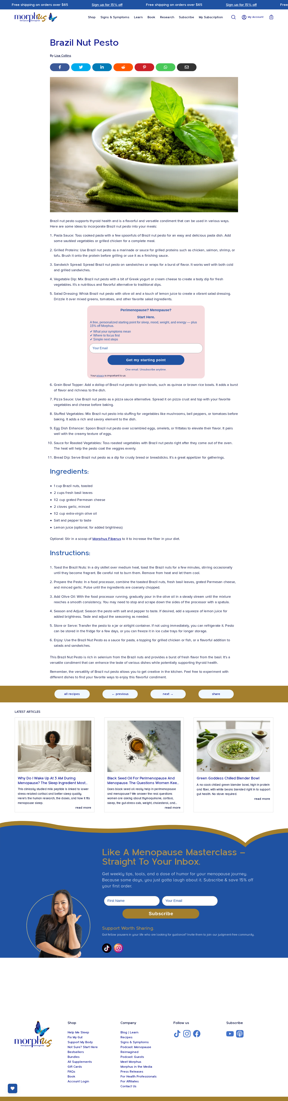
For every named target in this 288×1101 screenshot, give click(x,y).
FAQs (71, 1071)
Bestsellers (76, 1052)
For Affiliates (129, 1081)
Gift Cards (75, 1066)
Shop (72, 1023)
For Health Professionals (138, 1076)
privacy (100, 375)
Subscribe (161, 913)
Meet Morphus (130, 1062)
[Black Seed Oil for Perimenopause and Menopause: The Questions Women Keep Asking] (144, 746)
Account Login (78, 1081)
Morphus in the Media (136, 1066)
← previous (120, 694)
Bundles (74, 1057)
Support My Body (80, 1042)
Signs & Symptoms (134, 1042)
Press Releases (131, 1071)
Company (128, 1023)
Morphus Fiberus (106, 539)
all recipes (72, 694)
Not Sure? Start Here (83, 1047)
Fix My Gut (75, 1037)
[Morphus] (36, 17)
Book (71, 1076)
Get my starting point (146, 360)
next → (168, 694)
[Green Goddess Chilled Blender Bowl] (233, 746)
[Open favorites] (12, 1088)
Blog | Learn (129, 1032)
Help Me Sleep (78, 1032)
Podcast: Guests (132, 1057)
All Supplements (80, 1062)
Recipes (126, 1037)
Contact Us (128, 1086)
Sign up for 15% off (107, 5)
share (216, 694)
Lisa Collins (62, 55)
